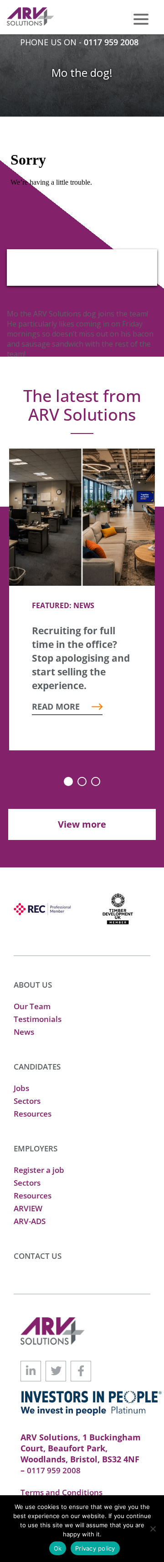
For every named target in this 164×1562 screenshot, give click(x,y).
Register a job (39, 1170)
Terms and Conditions (61, 1492)
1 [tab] (68, 781)
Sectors (27, 1101)
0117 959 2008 (111, 42)
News (24, 1032)
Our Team (32, 1006)
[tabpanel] (82, 599)
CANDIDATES (37, 1066)
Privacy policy (95, 1548)
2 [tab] (82, 781)
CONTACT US (38, 1256)
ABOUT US (33, 984)
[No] (152, 1528)
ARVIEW (28, 1208)
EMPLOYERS (35, 1148)
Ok (58, 1548)
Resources (32, 1113)
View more (82, 824)
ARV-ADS (30, 1221)
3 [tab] (95, 781)
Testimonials (38, 1019)
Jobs (21, 1088)
